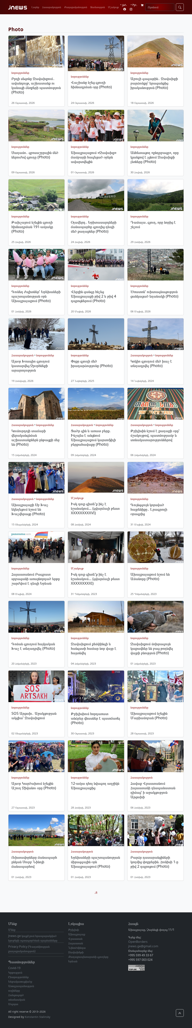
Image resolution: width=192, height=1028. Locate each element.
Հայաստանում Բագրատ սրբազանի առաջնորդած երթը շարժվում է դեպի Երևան (35, 579)
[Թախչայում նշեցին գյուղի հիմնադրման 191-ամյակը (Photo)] (36, 195)
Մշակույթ (113, 7)
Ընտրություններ (18, 977)
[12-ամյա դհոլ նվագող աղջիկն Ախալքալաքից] (96, 756)
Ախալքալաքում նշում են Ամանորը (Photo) (150, 576)
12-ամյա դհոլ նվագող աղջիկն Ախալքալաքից (95, 785)
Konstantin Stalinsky (37, 1017)
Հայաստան (75, 943)
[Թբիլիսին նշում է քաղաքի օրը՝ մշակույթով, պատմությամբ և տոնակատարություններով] (156, 403)
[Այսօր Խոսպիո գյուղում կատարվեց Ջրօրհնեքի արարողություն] (36, 334)
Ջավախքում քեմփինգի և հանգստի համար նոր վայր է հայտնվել (93, 648)
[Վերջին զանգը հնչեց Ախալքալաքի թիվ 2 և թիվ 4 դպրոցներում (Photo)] (96, 264)
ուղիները (14, 990)
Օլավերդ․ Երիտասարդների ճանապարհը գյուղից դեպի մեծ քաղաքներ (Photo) (93, 227)
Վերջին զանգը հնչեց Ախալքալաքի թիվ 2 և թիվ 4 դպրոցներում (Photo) (93, 296)
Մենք (11, 930)
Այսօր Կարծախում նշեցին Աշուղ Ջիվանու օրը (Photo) (33, 785)
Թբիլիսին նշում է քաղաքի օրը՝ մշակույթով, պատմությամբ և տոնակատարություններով (155, 435)
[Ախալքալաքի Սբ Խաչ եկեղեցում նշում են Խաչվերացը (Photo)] (36, 478)
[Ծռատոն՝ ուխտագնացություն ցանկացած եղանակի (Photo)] (156, 264)
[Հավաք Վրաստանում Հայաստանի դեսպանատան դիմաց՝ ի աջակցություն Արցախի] (156, 756)
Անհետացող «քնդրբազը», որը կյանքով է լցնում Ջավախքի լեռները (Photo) (154, 157)
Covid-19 (14, 968)
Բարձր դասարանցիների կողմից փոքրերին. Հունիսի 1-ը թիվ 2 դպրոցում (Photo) (154, 862)
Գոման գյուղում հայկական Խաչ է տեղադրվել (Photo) (33, 646)
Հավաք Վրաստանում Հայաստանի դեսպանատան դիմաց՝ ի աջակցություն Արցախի (152, 790)
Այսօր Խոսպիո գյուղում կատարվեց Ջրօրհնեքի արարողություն (30, 366)
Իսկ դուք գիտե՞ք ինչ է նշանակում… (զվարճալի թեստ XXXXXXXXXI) (95, 579)
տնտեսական (16, 999)
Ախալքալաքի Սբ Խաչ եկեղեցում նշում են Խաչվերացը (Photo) (29, 509)
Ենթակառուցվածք (20, 981)
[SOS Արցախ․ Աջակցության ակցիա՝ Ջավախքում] (36, 686)
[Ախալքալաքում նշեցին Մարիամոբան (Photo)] (156, 686)
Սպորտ (13, 1004)
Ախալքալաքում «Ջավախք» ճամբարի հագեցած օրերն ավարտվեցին (93, 157)
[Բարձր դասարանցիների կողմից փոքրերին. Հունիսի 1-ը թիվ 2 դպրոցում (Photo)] (156, 830)
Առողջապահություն (21, 986)
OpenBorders (138, 942)
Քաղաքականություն (75, 7)
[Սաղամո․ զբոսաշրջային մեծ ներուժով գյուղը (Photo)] (36, 125)
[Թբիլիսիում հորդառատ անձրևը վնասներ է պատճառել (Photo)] (96, 687)
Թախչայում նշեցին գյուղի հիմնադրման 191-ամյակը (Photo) (32, 227)
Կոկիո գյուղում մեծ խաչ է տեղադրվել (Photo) (151, 363)
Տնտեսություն (97, 7)
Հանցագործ (16, 995)
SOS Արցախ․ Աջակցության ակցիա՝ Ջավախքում (33, 715)
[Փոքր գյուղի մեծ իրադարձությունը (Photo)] (96, 334)
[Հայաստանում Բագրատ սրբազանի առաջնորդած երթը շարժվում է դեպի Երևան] (36, 547)
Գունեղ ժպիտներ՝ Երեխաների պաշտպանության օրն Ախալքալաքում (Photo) (36, 296)
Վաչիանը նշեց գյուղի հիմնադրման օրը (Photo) (91, 84)
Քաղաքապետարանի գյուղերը (88, 957)
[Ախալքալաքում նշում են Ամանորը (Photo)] (156, 547)
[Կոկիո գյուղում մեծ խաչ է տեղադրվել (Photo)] (156, 334)
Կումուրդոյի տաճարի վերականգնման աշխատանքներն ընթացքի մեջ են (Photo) (35, 437)
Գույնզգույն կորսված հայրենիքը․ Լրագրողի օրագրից (148, 509)
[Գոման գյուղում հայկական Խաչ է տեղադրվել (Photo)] (36, 616)
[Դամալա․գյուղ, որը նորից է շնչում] (156, 195)
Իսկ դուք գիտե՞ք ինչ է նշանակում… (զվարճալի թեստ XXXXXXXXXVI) (95, 508)
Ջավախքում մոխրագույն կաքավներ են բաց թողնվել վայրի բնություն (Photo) (151, 648)
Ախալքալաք (76, 934)
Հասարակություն (51, 7)
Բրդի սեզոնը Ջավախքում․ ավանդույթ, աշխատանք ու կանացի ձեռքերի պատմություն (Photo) (36, 85)
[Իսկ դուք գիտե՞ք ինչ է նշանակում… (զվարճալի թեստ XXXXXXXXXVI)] (96, 477)
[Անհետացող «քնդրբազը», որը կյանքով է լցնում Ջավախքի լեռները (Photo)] (156, 125)
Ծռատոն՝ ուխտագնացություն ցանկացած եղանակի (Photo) (154, 294)
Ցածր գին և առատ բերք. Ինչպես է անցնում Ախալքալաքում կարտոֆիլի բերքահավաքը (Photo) (93, 437)
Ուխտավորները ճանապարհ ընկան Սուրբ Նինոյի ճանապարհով (34, 862)
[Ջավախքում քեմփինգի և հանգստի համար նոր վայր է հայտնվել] (96, 616)
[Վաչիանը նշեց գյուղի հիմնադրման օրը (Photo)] (96, 53)
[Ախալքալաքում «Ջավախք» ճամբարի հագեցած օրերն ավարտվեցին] (96, 125)
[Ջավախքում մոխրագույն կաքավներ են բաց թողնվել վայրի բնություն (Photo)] (156, 616)
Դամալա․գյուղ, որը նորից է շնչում (153, 224)
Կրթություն (15, 972)
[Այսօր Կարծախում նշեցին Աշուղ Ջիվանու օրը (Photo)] (36, 756)
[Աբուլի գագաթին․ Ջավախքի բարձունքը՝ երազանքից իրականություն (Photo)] (156, 51)
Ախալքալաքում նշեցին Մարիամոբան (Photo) (148, 715)
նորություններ (20, 73)
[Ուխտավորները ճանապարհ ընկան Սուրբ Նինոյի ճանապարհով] (36, 830)
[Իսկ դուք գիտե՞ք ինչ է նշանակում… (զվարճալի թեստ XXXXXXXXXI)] (96, 547)
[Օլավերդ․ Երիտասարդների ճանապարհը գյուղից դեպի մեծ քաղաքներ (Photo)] (96, 195)
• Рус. (134, 5)
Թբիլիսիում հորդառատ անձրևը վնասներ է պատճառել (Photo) (95, 718)
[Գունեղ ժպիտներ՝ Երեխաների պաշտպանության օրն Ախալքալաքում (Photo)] (36, 264)
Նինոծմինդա (77, 948)
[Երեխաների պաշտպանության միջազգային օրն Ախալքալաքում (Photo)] (96, 830)
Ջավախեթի (76, 952)
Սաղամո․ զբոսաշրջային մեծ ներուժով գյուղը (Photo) (34, 155)
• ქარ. (123, 5)
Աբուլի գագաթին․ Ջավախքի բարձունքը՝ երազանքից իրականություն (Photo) (154, 83)
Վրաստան (75, 939)
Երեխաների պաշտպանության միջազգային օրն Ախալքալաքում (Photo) (95, 862)
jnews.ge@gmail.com (143, 946)
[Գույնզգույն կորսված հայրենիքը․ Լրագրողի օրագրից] (156, 478)
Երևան (72, 961)
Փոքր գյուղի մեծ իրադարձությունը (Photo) (91, 363)
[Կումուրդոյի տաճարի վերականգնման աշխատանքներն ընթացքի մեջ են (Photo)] (36, 403)
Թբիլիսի (73, 930)
